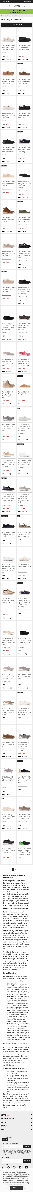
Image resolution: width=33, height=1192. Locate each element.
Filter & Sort (17, 25)
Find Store (27, 1161)
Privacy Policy (11, 1152)
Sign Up (5, 1139)
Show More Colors (6, 53)
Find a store (5, 1158)
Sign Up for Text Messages (10, 1143)
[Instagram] (15, 1167)
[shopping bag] (30, 5)
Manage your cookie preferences (17, 1174)
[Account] (24, 6)
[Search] (9, 5)
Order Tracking (6, 1)
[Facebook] (21, 1167)
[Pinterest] (9, 1167)
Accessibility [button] (27, 1)
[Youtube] (27, 1167)
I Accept (16, 1188)
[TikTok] (4, 1167)
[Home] (17, 6)
